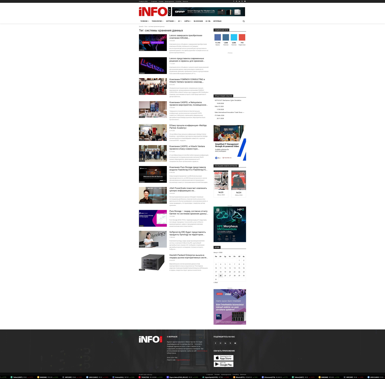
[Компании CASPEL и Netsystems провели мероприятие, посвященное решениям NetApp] (153, 109)
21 (234, 272)
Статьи (141, 225)
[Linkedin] (239, 1)
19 (225, 272)
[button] (243, 21)
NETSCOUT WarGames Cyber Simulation (228, 100)
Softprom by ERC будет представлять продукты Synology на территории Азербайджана (187, 234)
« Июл (216, 282)
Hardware (142, 73)
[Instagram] (236, 1)
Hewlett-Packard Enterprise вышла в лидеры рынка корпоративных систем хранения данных (188, 257)
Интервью (142, 202)
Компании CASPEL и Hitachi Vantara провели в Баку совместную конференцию (187, 149)
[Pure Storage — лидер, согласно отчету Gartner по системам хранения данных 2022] (153, 218)
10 (216, 268)
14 (234, 268)
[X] (242, 1)
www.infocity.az (202, 351)
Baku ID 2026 (219, 106)
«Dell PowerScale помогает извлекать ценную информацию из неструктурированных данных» (188, 190)
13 (230, 268)
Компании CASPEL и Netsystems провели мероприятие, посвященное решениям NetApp (187, 105)
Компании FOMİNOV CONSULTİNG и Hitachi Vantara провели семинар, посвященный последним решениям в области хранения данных (188, 83)
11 (220, 268)
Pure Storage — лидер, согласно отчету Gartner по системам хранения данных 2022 (188, 213)
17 (216, 272)
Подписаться (242, 35)
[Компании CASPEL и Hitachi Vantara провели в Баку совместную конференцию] (153, 153)
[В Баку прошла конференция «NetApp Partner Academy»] (153, 132)
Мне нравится (217, 35)
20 (230, 272)
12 (225, 268)
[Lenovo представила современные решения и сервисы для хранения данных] (153, 65)
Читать (225, 35)
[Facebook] (234, 1)
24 (216, 276)
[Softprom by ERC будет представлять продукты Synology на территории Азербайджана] (153, 239)
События (142, 50)
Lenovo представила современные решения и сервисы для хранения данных (186, 61)
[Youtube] (245, 1)
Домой (141, 26)
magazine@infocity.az (183, 360)
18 (220, 272)
